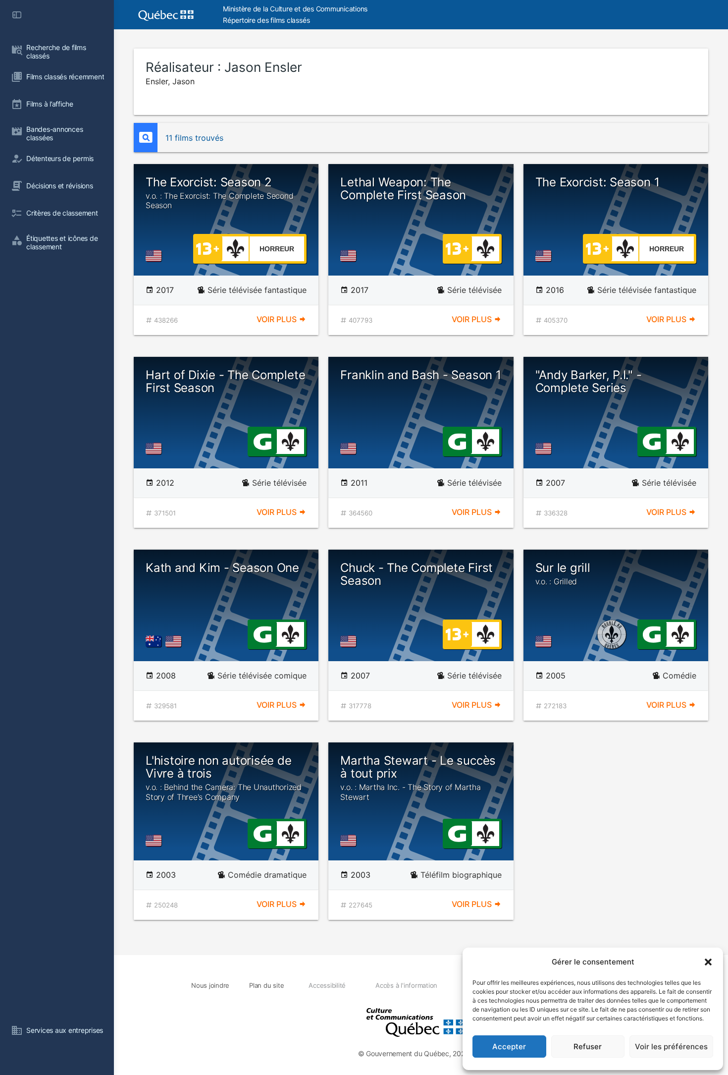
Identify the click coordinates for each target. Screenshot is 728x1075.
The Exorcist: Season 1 (597, 182)
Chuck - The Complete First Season (416, 574)
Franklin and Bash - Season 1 (420, 375)
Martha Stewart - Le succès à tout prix (418, 777)
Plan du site (266, 985)
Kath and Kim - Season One (222, 568)
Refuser (587, 1046)
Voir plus (278, 319)
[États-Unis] (155, 256)
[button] (708, 962)
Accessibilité (327, 985)
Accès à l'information (406, 985)
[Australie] (155, 641)
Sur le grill (562, 573)
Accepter (509, 1046)
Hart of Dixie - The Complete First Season (225, 381)
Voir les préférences (671, 1046)
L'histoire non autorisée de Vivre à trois (224, 777)
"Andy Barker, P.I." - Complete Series (588, 381)
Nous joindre (210, 985)
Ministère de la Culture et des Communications (295, 8)
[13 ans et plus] (207, 248)
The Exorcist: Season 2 (219, 193)
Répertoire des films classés (266, 20)
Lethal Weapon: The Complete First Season (403, 188)
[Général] (262, 441)
